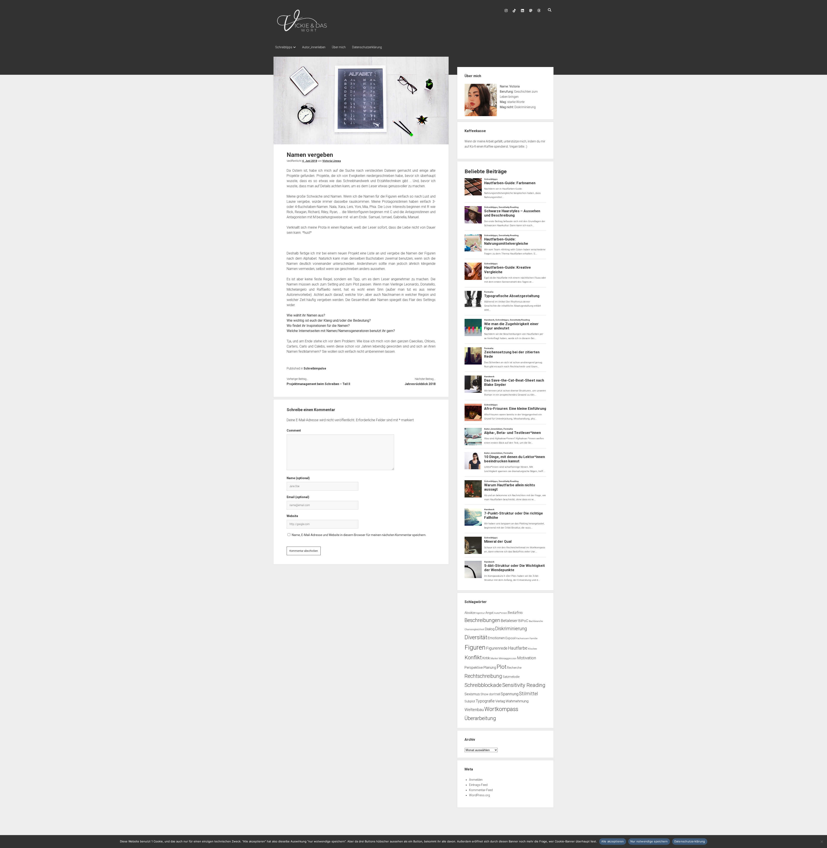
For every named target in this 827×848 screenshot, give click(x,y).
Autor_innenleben (313, 47)
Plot (501, 667)
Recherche (514, 667)
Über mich (339, 47)
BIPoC (523, 621)
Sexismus (472, 694)
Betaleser (509, 620)
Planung (489, 668)
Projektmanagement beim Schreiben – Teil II (318, 384)
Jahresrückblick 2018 (420, 384)
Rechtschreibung (483, 676)
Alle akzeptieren (612, 841)
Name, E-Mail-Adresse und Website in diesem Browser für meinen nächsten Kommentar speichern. (359, 535)
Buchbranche (536, 621)
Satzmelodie (511, 676)
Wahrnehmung (517, 701)
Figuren (475, 647)
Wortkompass (501, 709)
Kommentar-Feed (481, 790)
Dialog (489, 629)
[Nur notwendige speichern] (821, 841)
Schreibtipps (283, 47)
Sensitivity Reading (523, 685)
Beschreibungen (482, 620)
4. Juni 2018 (309, 160)
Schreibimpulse (315, 368)
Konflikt (473, 657)
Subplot (470, 701)
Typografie (485, 701)
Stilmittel (528, 693)
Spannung (509, 694)
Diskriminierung (511, 628)
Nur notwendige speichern (649, 841)
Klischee (532, 648)
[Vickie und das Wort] (302, 33)
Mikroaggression (507, 658)
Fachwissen (522, 638)
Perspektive (474, 668)
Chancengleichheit (474, 629)
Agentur (480, 613)
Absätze (470, 612)
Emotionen (496, 638)
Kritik (486, 658)
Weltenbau (474, 709)
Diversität (476, 637)
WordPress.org (479, 795)
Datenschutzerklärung (367, 47)
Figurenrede (496, 648)
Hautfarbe (517, 648)
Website (292, 516)
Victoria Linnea (331, 160)
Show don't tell (490, 694)
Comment (294, 430)
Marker (494, 658)
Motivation (526, 658)
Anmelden (476, 779)
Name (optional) (298, 478)
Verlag (500, 701)
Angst (489, 612)
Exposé (510, 638)
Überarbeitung (480, 718)
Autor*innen (500, 613)
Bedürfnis (515, 613)
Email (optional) (298, 497)
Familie (534, 638)
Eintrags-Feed (478, 785)
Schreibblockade (483, 685)
